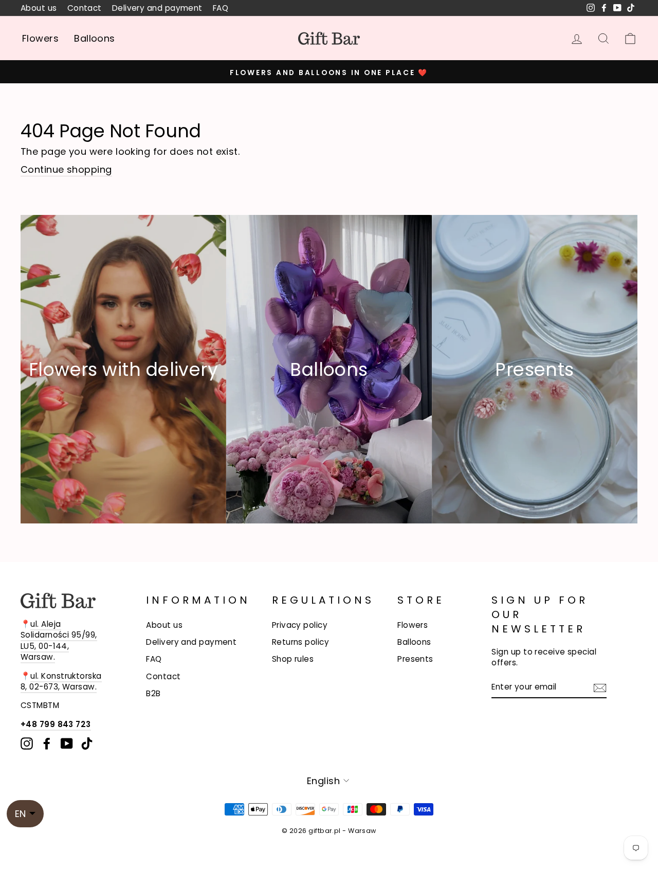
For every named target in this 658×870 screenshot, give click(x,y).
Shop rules (293, 659)
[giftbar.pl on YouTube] (67, 743)
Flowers (40, 38)
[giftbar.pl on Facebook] (47, 743)
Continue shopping (66, 169)
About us (39, 8)
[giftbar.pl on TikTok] (87, 743)
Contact (84, 8)
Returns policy (300, 642)
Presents (415, 659)
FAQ (220, 8)
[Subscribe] (600, 687)
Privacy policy (299, 625)
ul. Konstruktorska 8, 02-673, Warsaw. (61, 681)
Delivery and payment (157, 8)
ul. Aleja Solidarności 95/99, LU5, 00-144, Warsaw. (59, 640)
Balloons (94, 38)
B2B (153, 693)
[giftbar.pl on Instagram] (27, 743)
